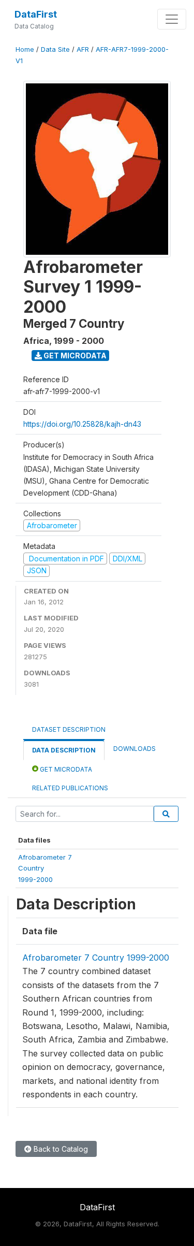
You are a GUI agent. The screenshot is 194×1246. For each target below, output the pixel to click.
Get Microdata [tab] (65, 769)
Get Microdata (74, 355)
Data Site (55, 49)
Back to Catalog (60, 1148)
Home (25, 49)
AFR (83, 49)
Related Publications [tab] (70, 788)
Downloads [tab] (134, 748)
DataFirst (35, 14)
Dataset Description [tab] (69, 729)
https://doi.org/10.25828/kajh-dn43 (82, 423)
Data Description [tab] (64, 750)
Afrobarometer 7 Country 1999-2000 (95, 957)
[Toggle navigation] (171, 19)
